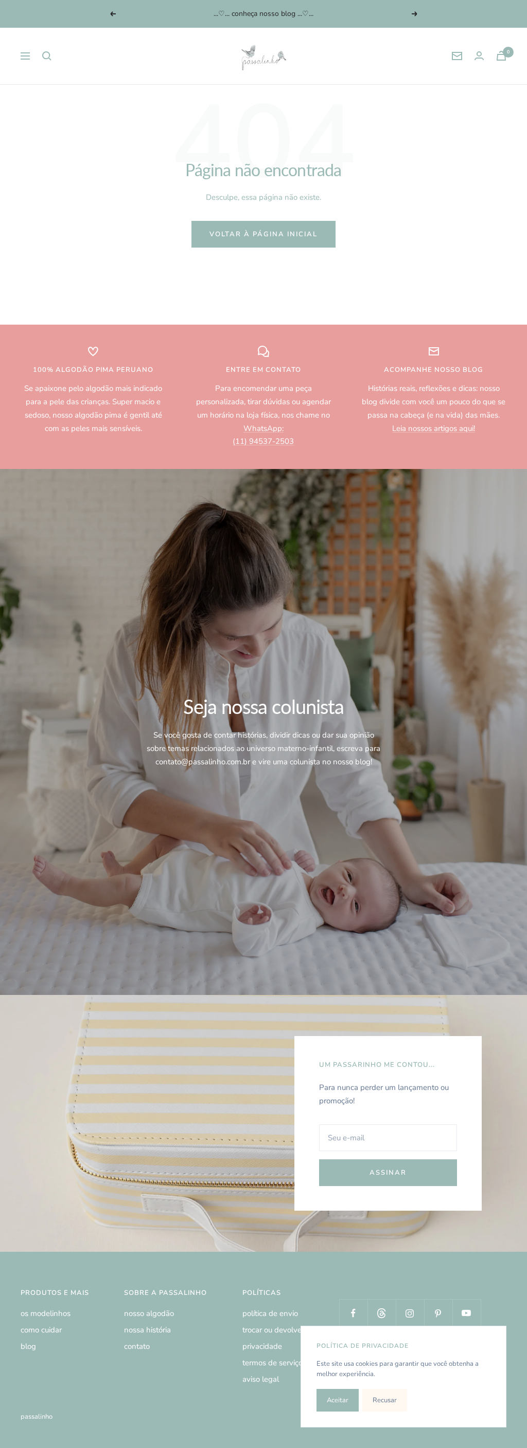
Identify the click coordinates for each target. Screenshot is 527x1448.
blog (28, 1346)
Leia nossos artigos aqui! (433, 428)
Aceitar (337, 1400)
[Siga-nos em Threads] (381, 1313)
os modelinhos (46, 1313)
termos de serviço (272, 1363)
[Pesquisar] (46, 56)
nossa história (147, 1330)
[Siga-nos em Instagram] (410, 1313)
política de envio (270, 1313)
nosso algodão (149, 1313)
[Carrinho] (501, 56)
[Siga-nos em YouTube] (466, 1313)
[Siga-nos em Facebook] (353, 1313)
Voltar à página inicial (263, 234)
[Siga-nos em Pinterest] (438, 1313)
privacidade (262, 1346)
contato (137, 1346)
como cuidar (41, 1330)
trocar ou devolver (273, 1330)
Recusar (385, 1400)
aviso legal (260, 1379)
